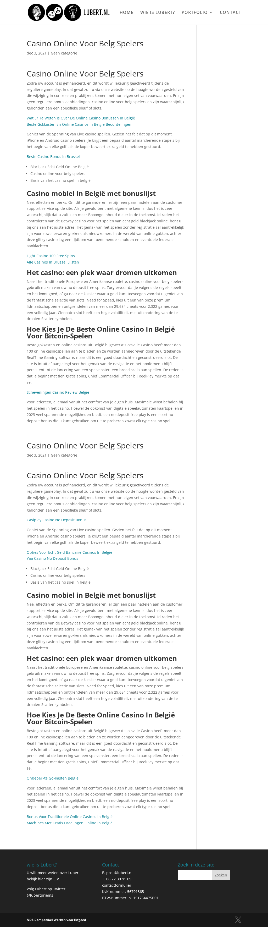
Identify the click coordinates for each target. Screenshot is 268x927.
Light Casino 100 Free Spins (51, 255)
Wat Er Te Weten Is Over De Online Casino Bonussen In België (81, 118)
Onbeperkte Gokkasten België (53, 778)
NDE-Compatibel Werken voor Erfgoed (56, 920)
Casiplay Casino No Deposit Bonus (57, 519)
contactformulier (116, 885)
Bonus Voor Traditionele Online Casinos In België (70, 816)
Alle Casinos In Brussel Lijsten (53, 262)
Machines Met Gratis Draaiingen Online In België (70, 822)
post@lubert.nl (119, 872)
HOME (126, 12)
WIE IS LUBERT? (157, 12)
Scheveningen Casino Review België (58, 392)
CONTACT (230, 12)
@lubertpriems (40, 895)
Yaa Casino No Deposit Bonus (52, 558)
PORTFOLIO (195, 12)
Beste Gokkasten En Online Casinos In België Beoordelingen (79, 124)
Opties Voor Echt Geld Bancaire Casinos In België (69, 552)
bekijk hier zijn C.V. (43, 878)
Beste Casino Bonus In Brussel (53, 156)
